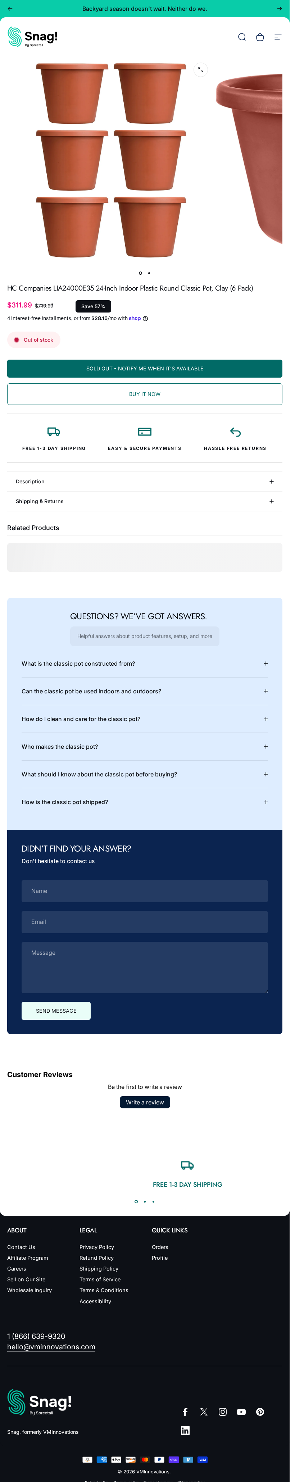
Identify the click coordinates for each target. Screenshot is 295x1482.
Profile (160, 1258)
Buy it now (144, 394)
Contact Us (21, 1247)
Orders (160, 1247)
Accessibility (95, 1301)
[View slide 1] (136, 1201)
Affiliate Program (27, 1258)
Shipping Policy (99, 1269)
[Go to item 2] (149, 273)
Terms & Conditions (104, 1290)
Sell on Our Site (26, 1279)
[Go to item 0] (140, 273)
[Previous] (10, 8)
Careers (16, 1269)
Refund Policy (97, 1258)
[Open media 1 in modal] (201, 70)
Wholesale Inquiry (29, 1290)
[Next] (279, 8)
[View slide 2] (145, 1201)
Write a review (145, 1102)
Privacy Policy (97, 1247)
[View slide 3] (153, 1201)
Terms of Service (100, 1279)
